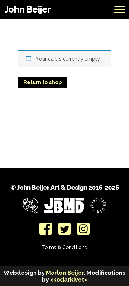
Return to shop (42, 82)
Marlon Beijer (65, 272)
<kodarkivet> (68, 279)
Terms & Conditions (64, 247)
